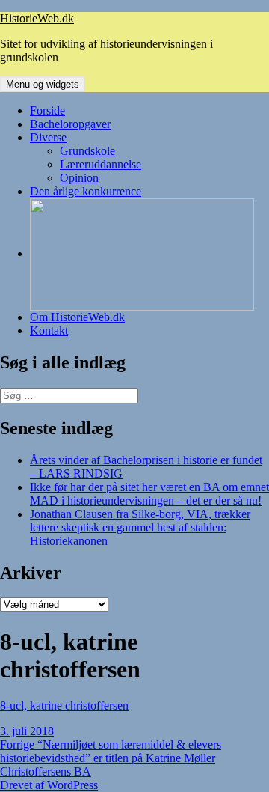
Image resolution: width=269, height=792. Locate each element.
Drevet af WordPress (49, 785)
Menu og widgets (42, 84)
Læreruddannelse (100, 164)
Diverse (48, 137)
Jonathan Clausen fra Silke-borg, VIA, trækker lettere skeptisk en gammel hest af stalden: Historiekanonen (140, 527)
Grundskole (87, 150)
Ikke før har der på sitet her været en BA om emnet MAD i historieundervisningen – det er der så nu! (149, 494)
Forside (47, 110)
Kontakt (49, 330)
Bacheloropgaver (70, 124)
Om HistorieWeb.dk (77, 317)
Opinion (79, 177)
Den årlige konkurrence (85, 191)
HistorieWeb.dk (37, 18)
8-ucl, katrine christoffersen (64, 705)
